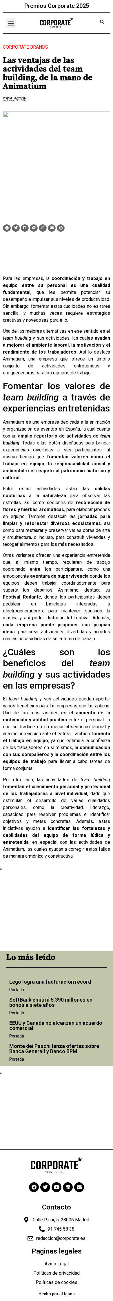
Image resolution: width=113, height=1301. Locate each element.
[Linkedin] (68, 1187)
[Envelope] (79, 1187)
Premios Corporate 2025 (56, 5)
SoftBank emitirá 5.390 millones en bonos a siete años (50, 1002)
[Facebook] (34, 1187)
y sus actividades (36, 338)
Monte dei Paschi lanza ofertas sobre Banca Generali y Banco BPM (54, 1048)
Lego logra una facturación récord (50, 982)
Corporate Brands (25, 47)
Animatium (13, 359)
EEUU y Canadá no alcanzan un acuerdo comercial (55, 1025)
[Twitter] (45, 1187)
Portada (16, 989)
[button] (11, 23)
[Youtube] (56, 1187)
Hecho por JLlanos (57, 1293)
